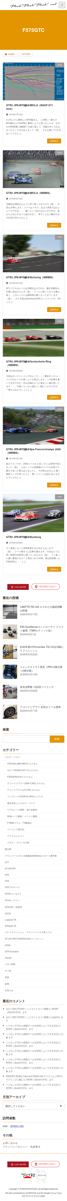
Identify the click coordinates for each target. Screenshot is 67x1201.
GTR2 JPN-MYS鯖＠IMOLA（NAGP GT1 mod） (29, 106)
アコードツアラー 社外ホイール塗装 (40, 707)
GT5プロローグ (12, 887)
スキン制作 (10, 963)
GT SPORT (10, 868)
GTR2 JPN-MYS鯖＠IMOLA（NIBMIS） (29, 193)
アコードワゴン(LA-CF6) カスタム (23, 789)
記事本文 (54, 140)
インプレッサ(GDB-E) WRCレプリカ (25, 796)
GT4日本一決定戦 (13, 906)
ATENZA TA (10, 925)
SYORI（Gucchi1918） (17, 1028)
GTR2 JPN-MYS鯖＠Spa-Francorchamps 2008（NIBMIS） (33, 450)
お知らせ (9, 990)
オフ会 (8, 970)
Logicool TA (10, 919)
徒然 (7, 983)
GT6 (7, 874)
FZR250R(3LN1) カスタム (20, 776)
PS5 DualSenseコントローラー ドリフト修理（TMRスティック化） (41, 628)
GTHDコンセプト (13, 893)
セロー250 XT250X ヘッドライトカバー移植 (27, 1008)
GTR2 (8, 945)
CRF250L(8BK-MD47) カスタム (22, 763)
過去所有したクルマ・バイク (21, 802)
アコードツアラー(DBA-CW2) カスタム (26, 783)
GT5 (7, 880)
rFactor (8, 957)
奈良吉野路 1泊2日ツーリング (37, 687)
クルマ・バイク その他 (18, 842)
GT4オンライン (12, 900)
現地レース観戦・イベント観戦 (22, 815)
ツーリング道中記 (15, 829)
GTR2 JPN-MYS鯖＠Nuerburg (23, 537)
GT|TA (8, 913)
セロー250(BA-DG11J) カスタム (22, 770)
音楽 (7, 977)
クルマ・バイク (12, 756)
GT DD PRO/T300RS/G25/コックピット (24, 938)
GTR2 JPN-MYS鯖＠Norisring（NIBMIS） (30, 277)
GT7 (7, 862)
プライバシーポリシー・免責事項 (21, 1146)
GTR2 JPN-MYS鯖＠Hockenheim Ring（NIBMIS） (28, 363)
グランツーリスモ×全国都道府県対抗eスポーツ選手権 (31, 855)
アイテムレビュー (15, 835)
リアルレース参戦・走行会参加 (22, 809)
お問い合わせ (10, 1142)
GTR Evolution (12, 951)
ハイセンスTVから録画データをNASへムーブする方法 (32, 1025)
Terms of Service (33, 1195)
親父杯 (8, 848)
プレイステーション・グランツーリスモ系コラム (28, 932)
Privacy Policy (56, 1193)
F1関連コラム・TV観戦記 (19, 822)
